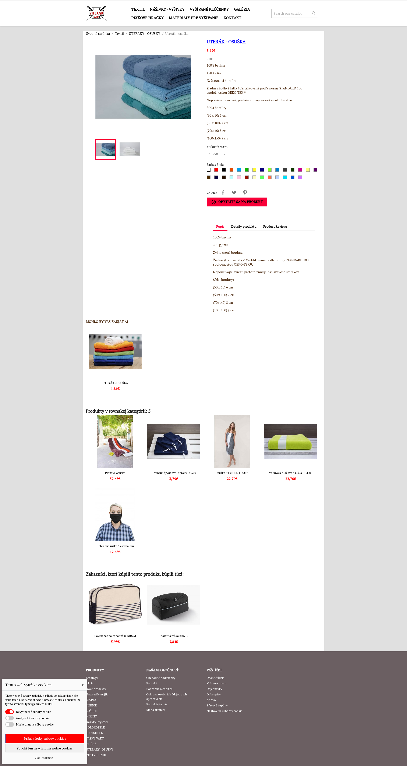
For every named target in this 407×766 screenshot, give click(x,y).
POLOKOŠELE (95, 727)
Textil (138, 9)
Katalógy (92, 678)
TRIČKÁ (91, 744)
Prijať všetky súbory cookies (45, 738)
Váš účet (214, 670)
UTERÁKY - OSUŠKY (99, 749)
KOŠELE (91, 711)
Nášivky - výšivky (167, 9)
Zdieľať (223, 192)
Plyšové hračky (147, 17)
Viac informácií (44, 758)
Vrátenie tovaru (217, 683)
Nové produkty (96, 689)
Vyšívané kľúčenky (209, 9)
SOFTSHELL (94, 733)
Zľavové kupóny (217, 705)
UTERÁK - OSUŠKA (115, 383)
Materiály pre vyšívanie (194, 17)
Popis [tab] (220, 226)
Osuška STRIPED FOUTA (232, 473)
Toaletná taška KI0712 (173, 636)
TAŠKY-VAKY (95, 738)
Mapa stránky (155, 710)
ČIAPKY (91, 700)
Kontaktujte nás (156, 704)
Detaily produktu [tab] (243, 226)
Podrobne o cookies (159, 689)
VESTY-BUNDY (96, 755)
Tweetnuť (234, 192)
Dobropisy (214, 694)
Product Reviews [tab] (275, 226)
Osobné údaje (215, 678)
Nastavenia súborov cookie (224, 711)
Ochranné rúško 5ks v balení (115, 546)
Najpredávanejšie (97, 694)
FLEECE (91, 705)
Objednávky (214, 689)
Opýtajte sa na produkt (237, 202)
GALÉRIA (242, 9)
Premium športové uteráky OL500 (174, 473)
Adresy (211, 700)
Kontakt (232, 17)
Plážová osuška (115, 473)
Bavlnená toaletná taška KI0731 (115, 636)
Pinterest (245, 192)
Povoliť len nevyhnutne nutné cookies (45, 748)
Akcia (89, 683)
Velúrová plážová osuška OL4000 (290, 473)
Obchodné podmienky (160, 678)
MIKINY (91, 716)
